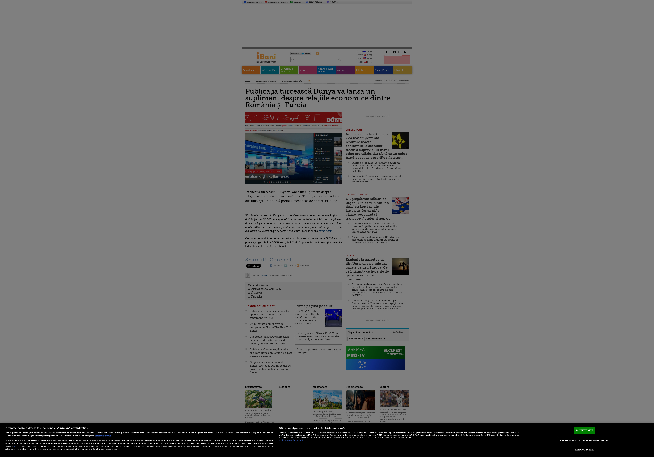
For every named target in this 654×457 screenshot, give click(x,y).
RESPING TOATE (584, 449)
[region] (327, 440)
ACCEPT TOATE (584, 430)
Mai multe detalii (103, 436)
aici (16, 446)
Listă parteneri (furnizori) (291, 440)
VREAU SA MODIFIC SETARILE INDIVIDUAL (584, 440)
